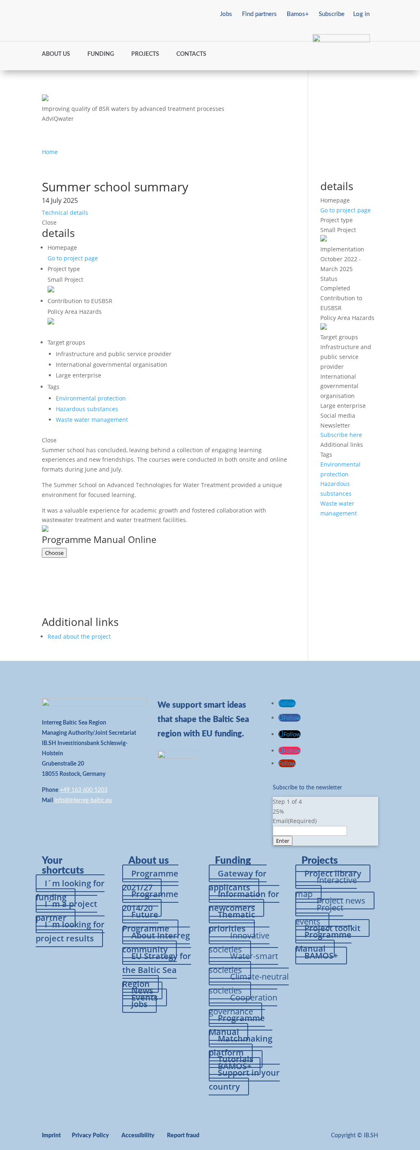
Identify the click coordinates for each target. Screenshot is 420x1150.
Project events (319, 914)
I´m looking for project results (70, 931)
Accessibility (138, 1135)
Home (50, 152)
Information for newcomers (244, 900)
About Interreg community (156, 942)
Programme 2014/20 (150, 900)
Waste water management (92, 419)
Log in (361, 14)
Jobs (226, 14)
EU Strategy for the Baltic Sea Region (156, 969)
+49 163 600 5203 (83, 790)
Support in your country (244, 1079)
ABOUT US (56, 54)
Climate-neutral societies (249, 983)
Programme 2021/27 (150, 880)
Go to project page (73, 258)
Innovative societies (239, 942)
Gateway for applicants (238, 880)
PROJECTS (145, 54)
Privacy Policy (90, 1135)
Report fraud (183, 1135)
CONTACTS (191, 54)
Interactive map (326, 886)
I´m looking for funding (70, 890)
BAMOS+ (321, 955)
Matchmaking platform (240, 1045)
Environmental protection (91, 398)
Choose (54, 553)
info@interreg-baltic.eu (83, 800)
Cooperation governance (243, 1004)
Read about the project (79, 636)
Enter (282, 840)
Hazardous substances (87, 409)
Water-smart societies (243, 962)
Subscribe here (341, 435)
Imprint (51, 1135)
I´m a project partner (66, 910)
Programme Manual (237, 1024)
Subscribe (332, 14)
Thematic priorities (232, 921)
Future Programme (145, 921)
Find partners (259, 14)
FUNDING (100, 54)
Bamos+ (298, 14)
